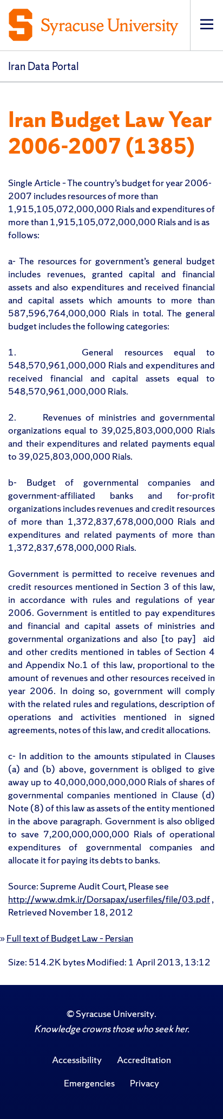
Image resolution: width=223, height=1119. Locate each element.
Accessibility (77, 1059)
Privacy (144, 1083)
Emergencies (89, 1083)
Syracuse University (115, 1013)
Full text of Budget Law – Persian (69, 938)
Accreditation (144, 1059)
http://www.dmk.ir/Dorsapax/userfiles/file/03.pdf (109, 899)
